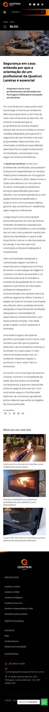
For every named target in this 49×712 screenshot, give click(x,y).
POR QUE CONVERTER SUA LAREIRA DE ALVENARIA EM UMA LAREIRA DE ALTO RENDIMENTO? (20, 502)
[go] (42, 12)
